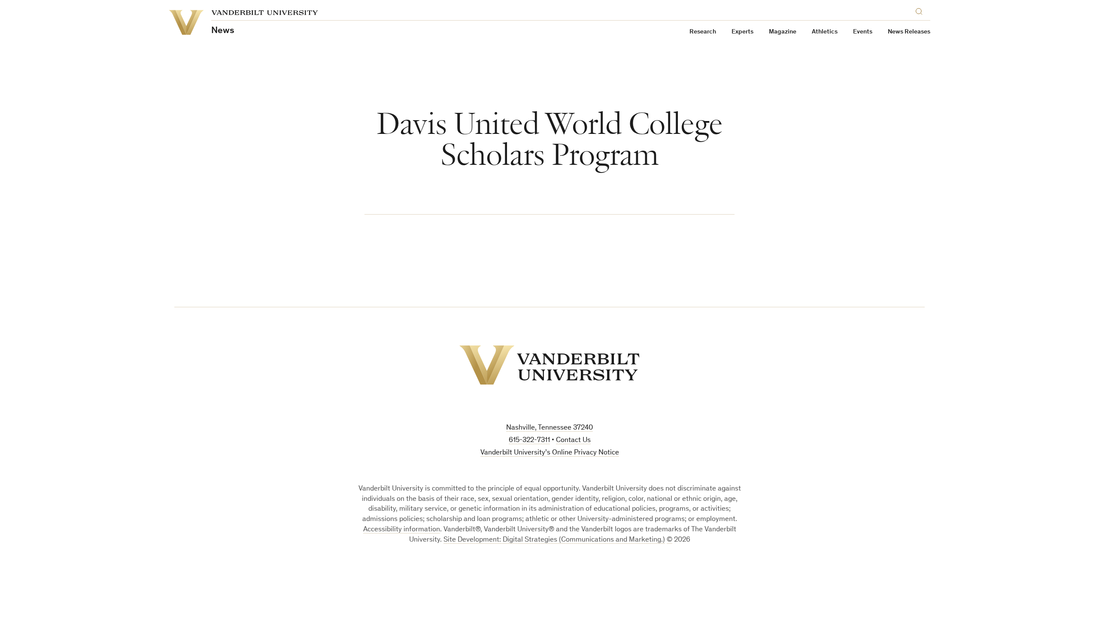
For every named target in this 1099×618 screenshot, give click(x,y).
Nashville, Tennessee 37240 (549, 428)
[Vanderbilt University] (549, 365)
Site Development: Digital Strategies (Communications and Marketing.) (554, 540)
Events (862, 32)
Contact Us (573, 440)
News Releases (909, 32)
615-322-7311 (529, 440)
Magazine (782, 32)
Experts (742, 32)
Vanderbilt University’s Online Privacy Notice (549, 453)
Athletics (825, 32)
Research (702, 32)
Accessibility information (401, 529)
